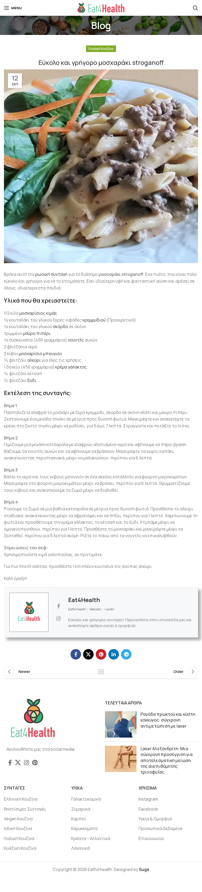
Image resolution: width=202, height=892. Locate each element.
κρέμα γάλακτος (71, 367)
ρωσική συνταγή (51, 274)
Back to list (101, 671)
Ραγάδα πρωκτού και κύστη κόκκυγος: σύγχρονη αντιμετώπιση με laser (167, 720)
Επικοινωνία (151, 838)
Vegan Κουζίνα (18, 819)
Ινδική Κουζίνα (18, 828)
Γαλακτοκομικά (86, 799)
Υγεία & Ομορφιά (155, 819)
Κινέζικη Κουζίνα (20, 848)
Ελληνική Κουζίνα (20, 799)
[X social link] (88, 654)
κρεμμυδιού (94, 320)
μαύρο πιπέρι (36, 333)
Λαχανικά (80, 848)
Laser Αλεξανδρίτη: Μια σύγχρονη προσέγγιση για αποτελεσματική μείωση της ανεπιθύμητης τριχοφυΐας (166, 760)
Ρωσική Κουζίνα (101, 48)
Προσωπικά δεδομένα (160, 828)
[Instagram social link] (26, 762)
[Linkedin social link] (113, 654)
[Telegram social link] (126, 654)
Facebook (148, 809)
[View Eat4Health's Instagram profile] (58, 618)
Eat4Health (84, 600)
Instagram (148, 799)
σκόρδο (60, 326)
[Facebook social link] (75, 654)
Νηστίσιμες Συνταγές (25, 809)
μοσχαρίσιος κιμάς (38, 313)
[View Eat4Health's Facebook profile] (58, 606)
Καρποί (78, 819)
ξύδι (31, 380)
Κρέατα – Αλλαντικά (90, 838)
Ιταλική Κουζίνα (19, 838)
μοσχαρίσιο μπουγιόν (40, 353)
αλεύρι (34, 360)
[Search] (195, 8)
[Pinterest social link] (101, 654)
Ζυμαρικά (80, 809)
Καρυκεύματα (84, 828)
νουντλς (76, 340)
